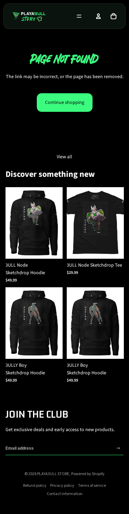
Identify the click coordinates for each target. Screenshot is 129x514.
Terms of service (92, 486)
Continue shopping (64, 102)
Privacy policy (62, 486)
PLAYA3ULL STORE (53, 474)
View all (64, 156)
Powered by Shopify (88, 474)
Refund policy (34, 486)
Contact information (65, 494)
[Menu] (79, 16)
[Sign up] (118, 448)
